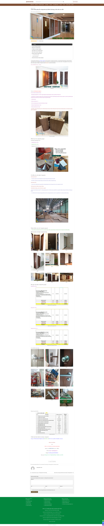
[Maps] (103, 525)
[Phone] (103, 521)
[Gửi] (63, 2)
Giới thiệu (36, 4)
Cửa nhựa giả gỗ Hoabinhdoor (53, 452)
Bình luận (32, 479)
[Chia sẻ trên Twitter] (50, 461)
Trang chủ (32, 4)
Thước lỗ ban (68, 4)
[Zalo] (103, 523)
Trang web (61, 486)
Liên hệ (72, 4)
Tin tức (64, 4)
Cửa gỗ (51, 4)
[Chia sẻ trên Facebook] (49, 461)
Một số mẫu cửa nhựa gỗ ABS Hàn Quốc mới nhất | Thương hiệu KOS (63, 472)
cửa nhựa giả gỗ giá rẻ (50, 464)
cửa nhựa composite (42, 60)
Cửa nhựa (46, 4)
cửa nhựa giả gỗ (46, 464)
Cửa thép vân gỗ (41, 4)
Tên (31, 486)
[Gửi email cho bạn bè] (52, 461)
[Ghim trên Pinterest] (53, 461)
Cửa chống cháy (55, 4)
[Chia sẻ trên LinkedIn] (55, 461)
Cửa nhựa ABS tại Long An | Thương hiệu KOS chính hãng (39, 472)
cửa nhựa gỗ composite (37, 91)
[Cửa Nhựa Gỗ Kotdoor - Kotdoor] (29, 2)
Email (46, 486)
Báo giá (61, 4)
